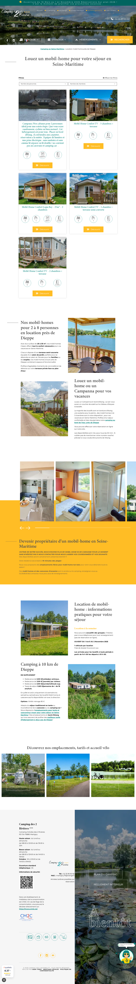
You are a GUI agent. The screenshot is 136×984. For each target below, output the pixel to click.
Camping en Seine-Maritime (52, 49)
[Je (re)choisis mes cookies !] (4, 980)
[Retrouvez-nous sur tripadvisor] (52, 955)
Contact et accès (43, 15)
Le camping (50, 10)
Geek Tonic (37, 969)
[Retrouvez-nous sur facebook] (40, 955)
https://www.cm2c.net (28, 909)
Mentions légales (51, 969)
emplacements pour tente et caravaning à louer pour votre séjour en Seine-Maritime (40, 712)
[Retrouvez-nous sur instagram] (46, 955)
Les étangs (62, 10)
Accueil (40, 10)
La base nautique (77, 10)
